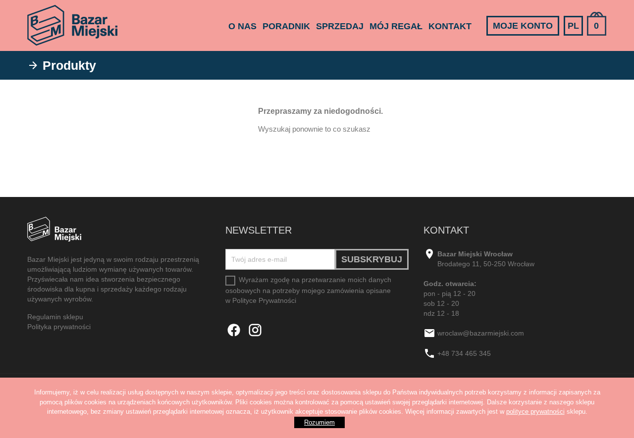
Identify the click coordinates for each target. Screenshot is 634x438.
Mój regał (396, 26)
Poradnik (286, 26)
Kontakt (450, 26)
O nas (242, 26)
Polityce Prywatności (264, 300)
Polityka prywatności (59, 327)
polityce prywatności (535, 411)
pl (573, 26)
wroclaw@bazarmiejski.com (480, 334)
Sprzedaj (340, 26)
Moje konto (523, 26)
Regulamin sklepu (55, 317)
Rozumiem (319, 422)
